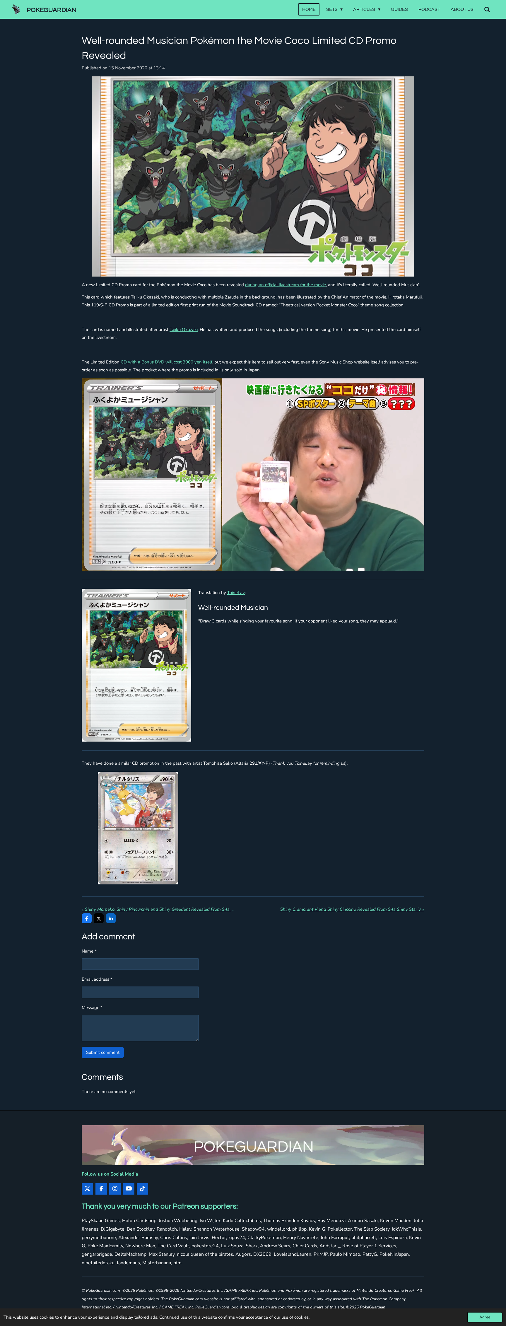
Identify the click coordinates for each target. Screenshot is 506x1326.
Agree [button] (484, 1317)
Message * (92, 1008)
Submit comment (102, 1052)
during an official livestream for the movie (285, 285)
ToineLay (236, 593)
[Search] (487, 9)
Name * (89, 951)
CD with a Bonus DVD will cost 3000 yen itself (165, 362)
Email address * (97, 979)
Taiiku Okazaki (184, 329)
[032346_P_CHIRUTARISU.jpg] (138, 828)
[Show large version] (253, 176)
